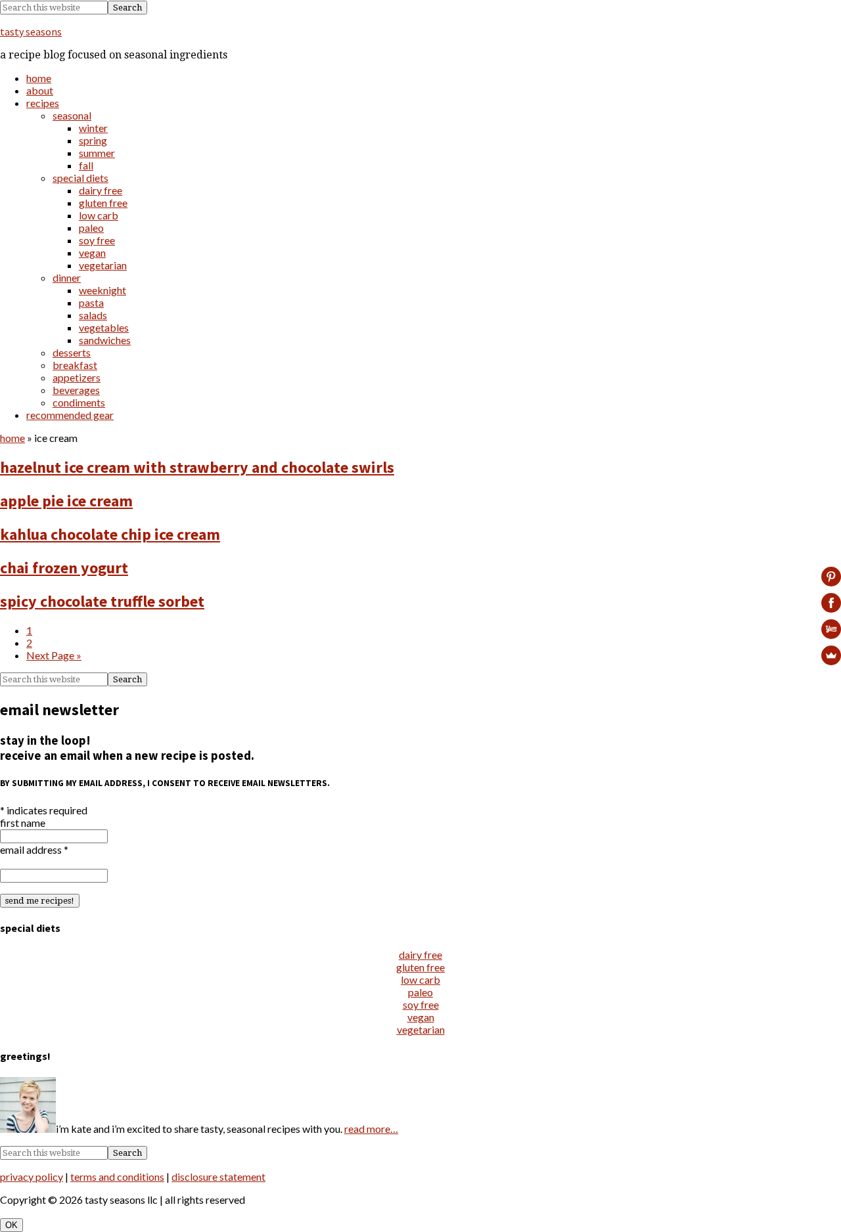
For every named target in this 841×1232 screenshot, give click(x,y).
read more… (371, 1128)
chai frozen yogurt (64, 568)
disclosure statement (218, 1176)
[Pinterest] (831, 576)
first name (22, 822)
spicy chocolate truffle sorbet (102, 601)
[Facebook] (831, 603)
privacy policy (31, 1176)
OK (11, 1225)
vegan (420, 1017)
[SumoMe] (831, 655)
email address (34, 849)
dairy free (420, 954)
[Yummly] (831, 629)
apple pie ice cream (66, 501)
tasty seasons (31, 31)
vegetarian (421, 1029)
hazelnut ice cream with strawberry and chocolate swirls (197, 467)
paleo (420, 992)
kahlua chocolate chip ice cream (110, 534)
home (12, 437)
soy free (421, 1004)
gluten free (420, 967)
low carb (420, 979)
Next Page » (53, 655)
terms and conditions (117, 1176)
